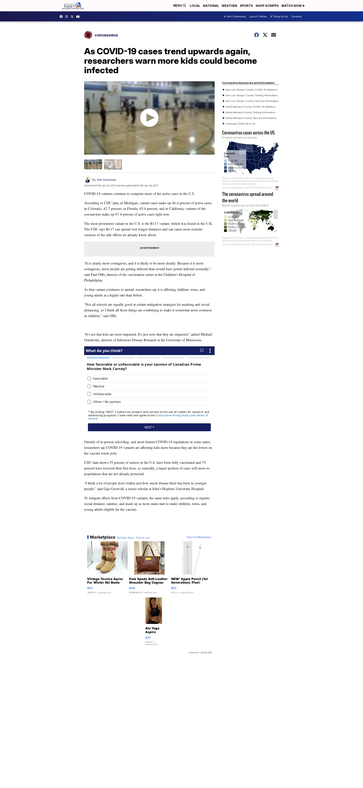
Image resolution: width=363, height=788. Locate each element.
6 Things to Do (279, 16)
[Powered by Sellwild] (206, 652)
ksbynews (62, 16)
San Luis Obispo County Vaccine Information (251, 100)
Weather (229, 6)
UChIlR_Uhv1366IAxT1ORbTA (78, 16)
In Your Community (235, 16)
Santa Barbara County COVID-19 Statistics (250, 106)
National (211, 6)
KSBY (73, 16)
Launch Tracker (258, 16)
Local (195, 6)
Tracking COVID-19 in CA (240, 123)
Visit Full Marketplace (199, 537)
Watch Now (291, 6)
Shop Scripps (267, 6)
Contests (296, 16)
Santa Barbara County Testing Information (250, 112)
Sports (246, 6)
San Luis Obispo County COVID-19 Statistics (251, 89)
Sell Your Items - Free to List (133, 537)
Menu (178, 5)
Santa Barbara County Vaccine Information (250, 117)
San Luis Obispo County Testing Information (251, 95)
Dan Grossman (106, 179)
